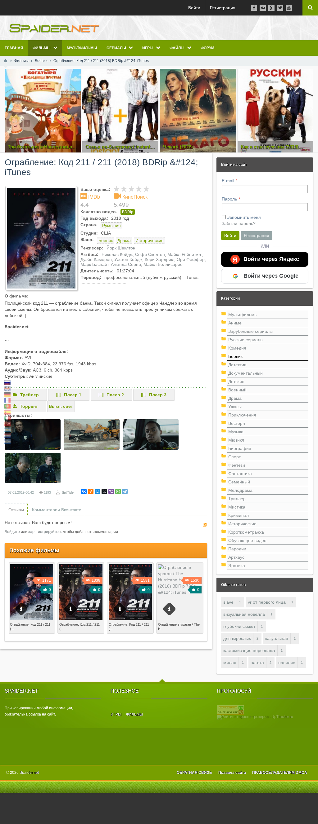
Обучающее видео (247, 540)
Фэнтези (236, 465)
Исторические (149, 240)
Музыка (235, 431)
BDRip (127, 212)
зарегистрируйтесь (45, 532)
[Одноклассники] (90, 491)
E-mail (228, 180)
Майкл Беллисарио (163, 264)
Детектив (237, 364)
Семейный (239, 481)
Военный (237, 389)
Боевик (105, 240)
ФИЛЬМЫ (134, 714)
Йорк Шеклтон (121, 247)
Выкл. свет (61, 406)
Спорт (234, 456)
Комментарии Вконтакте (56, 509)
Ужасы (235, 406)
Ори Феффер (191, 259)
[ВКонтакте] (84, 491)
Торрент (29, 406)
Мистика (236, 507)
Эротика (236, 565)
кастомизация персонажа (249, 650)
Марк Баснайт (94, 264)
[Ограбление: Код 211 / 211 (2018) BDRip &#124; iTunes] (41, 238)
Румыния (111, 225)
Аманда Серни (126, 264)
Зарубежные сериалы (250, 331)
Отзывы (16, 509)
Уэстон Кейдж (128, 259)
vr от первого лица (267, 602)
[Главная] (5, 61)
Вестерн (236, 423)
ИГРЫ (116, 714)
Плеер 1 (72, 394)
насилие (286, 662)
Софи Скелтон (150, 254)
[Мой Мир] (97, 491)
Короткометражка (246, 532)
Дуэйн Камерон (96, 259)
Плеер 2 (115, 394)
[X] (104, 491)
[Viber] (111, 491)
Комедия (237, 348)
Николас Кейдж (117, 254)
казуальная (276, 638)
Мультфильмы (242, 314)
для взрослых (237, 638)
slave (228, 602)
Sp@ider (68, 492)
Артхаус (236, 557)
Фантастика (240, 473)
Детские (236, 381)
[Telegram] (125, 491)
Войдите (12, 532)
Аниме (235, 322)
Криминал (238, 515)
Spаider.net (29, 772)
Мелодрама (240, 490)
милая (229, 662)
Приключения (242, 414)
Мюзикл (236, 440)
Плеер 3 (157, 394)
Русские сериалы (245, 339)
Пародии (237, 548)
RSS (204, 524)
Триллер (237, 498)
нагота (257, 662)
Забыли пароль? (239, 223)
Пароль (229, 198)
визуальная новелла (244, 614)
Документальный (245, 373)
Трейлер (29, 394)
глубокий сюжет (239, 626)
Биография (239, 448)
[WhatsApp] (118, 491)
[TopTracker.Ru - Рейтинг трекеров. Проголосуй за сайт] (230, 709)
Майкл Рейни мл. (184, 254)
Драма (124, 240)
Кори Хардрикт (159, 259)
